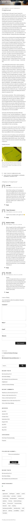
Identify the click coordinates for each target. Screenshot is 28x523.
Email (3, 329)
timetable (5, 513)
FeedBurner (17, 464)
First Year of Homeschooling (12, 173)
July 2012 (4, 424)
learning (6, 176)
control (23, 493)
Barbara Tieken (10, 222)
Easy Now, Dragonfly (12, 2)
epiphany (21, 175)
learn (9, 505)
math (23, 508)
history (4, 503)
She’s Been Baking (6, 376)
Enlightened (4, 382)
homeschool (10, 503)
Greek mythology (17, 501)
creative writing (6, 496)
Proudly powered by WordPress (9, 519)
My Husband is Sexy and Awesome (10, 379)
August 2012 (5, 421)
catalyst (18, 493)
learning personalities (7, 508)
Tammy (3, 395)
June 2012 (4, 427)
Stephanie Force (5, 400)
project (22, 510)
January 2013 (5, 414)
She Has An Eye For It (7, 374)
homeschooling (18, 503)
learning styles (17, 508)
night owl (5, 510)
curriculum (13, 496)
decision (19, 496)
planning (10, 510)
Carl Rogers (7, 175)
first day (10, 501)
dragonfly (17, 8)
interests (5, 505)
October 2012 (5, 416)
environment (15, 175)
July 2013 (4, 411)
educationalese (13, 498)
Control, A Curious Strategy (8, 384)
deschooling (5, 498)
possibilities (13, 176)
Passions (4, 440)
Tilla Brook (4, 392)
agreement (5, 493)
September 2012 (6, 419)
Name (4, 322)
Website (4, 336)
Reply (7, 205)
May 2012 (4, 429)
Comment (5, 304)
